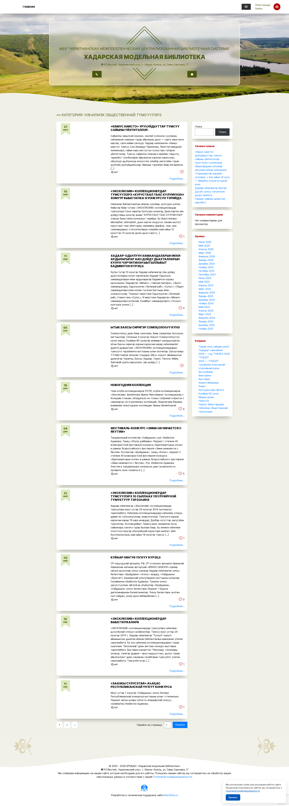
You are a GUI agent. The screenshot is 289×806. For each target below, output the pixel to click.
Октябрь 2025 (206, 270)
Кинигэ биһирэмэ (209, 382)
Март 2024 (205, 314)
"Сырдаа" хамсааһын (211, 350)
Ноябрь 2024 (206, 303)
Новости (204, 400)
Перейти (180, 725)
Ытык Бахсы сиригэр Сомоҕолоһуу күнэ (145, 327)
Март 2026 (205, 252)
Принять (233, 797)
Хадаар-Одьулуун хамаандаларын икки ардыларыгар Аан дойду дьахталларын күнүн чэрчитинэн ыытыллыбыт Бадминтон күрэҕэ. (145, 261)
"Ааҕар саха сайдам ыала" (214, 346)
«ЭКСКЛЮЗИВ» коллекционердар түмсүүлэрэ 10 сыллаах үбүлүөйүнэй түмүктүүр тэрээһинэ (143, 496)
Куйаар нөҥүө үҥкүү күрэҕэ (136, 557)
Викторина (205, 375)
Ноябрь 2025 (206, 267)
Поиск (198, 126)
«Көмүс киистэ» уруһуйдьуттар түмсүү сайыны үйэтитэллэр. (145, 128)
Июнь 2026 (205, 241)
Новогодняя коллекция (131, 385)
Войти (258, 8)
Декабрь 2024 (207, 299)
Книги (202, 386)
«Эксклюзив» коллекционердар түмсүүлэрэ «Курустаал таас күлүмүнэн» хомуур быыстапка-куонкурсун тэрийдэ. (147, 194)
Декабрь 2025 (207, 263)
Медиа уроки (206, 397)
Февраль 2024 (207, 317)
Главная (29, 6)
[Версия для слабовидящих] (246, 7)
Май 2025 (204, 281)
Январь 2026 (206, 260)
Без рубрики (206, 371)
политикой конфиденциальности (243, 791)
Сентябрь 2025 (207, 274)
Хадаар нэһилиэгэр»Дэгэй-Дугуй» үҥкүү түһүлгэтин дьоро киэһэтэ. (211, 191)
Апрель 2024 (206, 310)
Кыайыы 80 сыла (208, 393)
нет (116, 172)
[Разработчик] (144, 787)
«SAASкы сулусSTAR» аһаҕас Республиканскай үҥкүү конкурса (141, 685)
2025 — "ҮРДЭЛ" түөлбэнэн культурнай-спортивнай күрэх (212, 365)
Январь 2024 (206, 321)
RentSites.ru (171, 795)
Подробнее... (176, 178)
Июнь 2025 (205, 278)
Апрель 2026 (206, 249)
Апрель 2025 (206, 285)
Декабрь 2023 (207, 325)
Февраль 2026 (207, 256)
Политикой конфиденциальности (172, 776)
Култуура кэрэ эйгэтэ (211, 389)
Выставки (204, 379)
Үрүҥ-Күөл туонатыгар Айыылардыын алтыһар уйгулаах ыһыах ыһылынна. (211, 166)
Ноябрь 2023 (206, 328)
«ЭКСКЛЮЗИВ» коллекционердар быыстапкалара (138, 620)
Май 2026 (204, 245)
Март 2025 (205, 288)
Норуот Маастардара (211, 404)
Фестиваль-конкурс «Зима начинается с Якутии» (146, 429)
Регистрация (262, 4)
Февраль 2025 (207, 292)
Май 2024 (204, 306)
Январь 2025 (206, 296)
